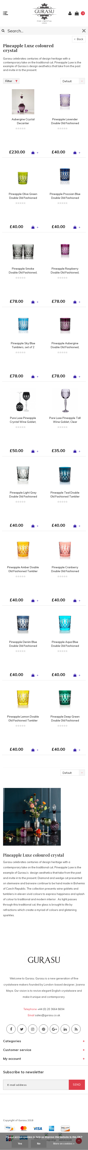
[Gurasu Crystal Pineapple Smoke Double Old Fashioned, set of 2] (23, 251)
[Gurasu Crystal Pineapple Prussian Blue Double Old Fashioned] (65, 176)
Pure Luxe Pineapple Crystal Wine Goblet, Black (23, 420)
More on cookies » (63, 1143)
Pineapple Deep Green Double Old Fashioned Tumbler (65, 718)
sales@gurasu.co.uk (47, 1015)
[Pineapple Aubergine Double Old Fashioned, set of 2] (65, 325)
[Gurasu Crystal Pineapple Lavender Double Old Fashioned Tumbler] (65, 101)
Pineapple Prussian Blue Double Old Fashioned (65, 195)
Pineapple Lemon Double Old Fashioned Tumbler (23, 718)
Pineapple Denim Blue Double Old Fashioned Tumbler (23, 644)
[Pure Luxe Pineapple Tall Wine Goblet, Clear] (65, 400)
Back (79, 39)
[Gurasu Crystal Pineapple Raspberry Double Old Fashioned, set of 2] (65, 251)
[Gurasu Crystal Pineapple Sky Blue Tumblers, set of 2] (23, 325)
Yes (20, 1143)
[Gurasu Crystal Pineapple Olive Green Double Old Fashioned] (23, 176)
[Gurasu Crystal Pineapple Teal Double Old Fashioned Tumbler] (65, 475)
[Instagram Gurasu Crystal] (32, 1029)
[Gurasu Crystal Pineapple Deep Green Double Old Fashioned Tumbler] (65, 699)
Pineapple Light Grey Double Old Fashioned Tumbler (23, 494)
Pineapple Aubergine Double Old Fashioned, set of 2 (65, 345)
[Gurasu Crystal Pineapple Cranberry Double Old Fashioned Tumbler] (65, 549)
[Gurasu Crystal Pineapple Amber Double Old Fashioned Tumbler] (23, 549)
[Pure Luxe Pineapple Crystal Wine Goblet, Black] (23, 400)
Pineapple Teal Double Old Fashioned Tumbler (65, 494)
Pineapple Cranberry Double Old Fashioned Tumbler (65, 569)
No (38, 1143)
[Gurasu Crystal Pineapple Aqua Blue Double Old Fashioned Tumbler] (65, 624)
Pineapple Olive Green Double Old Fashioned (23, 195)
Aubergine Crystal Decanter (23, 121)
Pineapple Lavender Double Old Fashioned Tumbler (65, 121)
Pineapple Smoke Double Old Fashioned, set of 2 (23, 270)
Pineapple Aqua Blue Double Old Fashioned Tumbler (65, 644)
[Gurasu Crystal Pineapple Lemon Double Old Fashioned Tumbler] (23, 699)
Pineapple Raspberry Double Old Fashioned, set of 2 (65, 270)
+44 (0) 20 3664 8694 (50, 1009)
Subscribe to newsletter (23, 1072)
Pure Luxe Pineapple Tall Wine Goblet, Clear (65, 419)
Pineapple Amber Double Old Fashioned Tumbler (23, 569)
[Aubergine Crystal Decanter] (23, 101)
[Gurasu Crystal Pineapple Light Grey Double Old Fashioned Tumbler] (23, 475)
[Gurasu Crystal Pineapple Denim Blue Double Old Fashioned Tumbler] (23, 624)
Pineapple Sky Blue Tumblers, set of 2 (23, 345)
